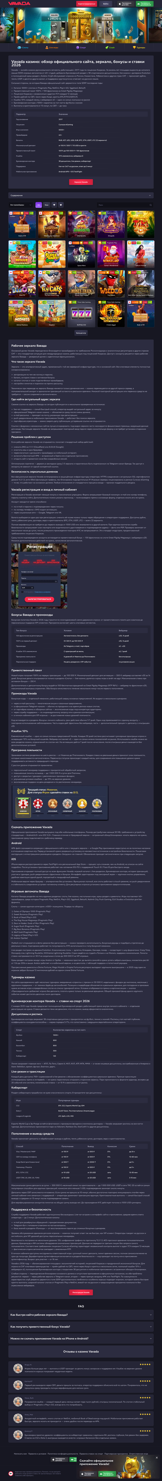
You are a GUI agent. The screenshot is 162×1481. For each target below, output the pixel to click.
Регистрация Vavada (81, 1292)
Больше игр (81, 333)
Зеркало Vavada (81, 182)
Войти (105, 4)
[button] (2, 25)
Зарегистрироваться (86, 4)
